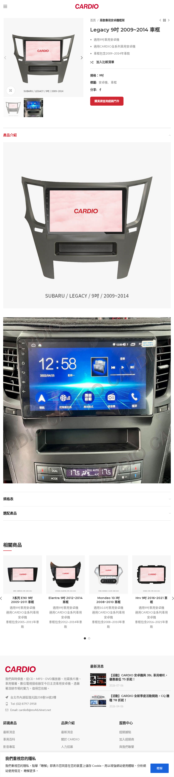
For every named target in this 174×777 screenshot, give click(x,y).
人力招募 (67, 746)
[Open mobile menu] (5, 6)
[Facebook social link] (100, 89)
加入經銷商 (126, 739)
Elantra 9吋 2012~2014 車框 (66, 600)
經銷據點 (125, 732)
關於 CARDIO (70, 739)
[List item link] (43, 703)
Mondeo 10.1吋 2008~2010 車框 (108, 600)
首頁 (93, 20)
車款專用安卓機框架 (112, 20)
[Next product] (169, 20)
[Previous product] (160, 20)
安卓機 (103, 82)
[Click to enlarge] (10, 90)
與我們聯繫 (126, 746)
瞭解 (160, 768)
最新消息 (9, 732)
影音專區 (9, 746)
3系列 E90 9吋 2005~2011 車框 (22, 600)
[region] (87, 764)
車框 (114, 82)
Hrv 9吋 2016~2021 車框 (151, 600)
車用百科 (9, 739)
